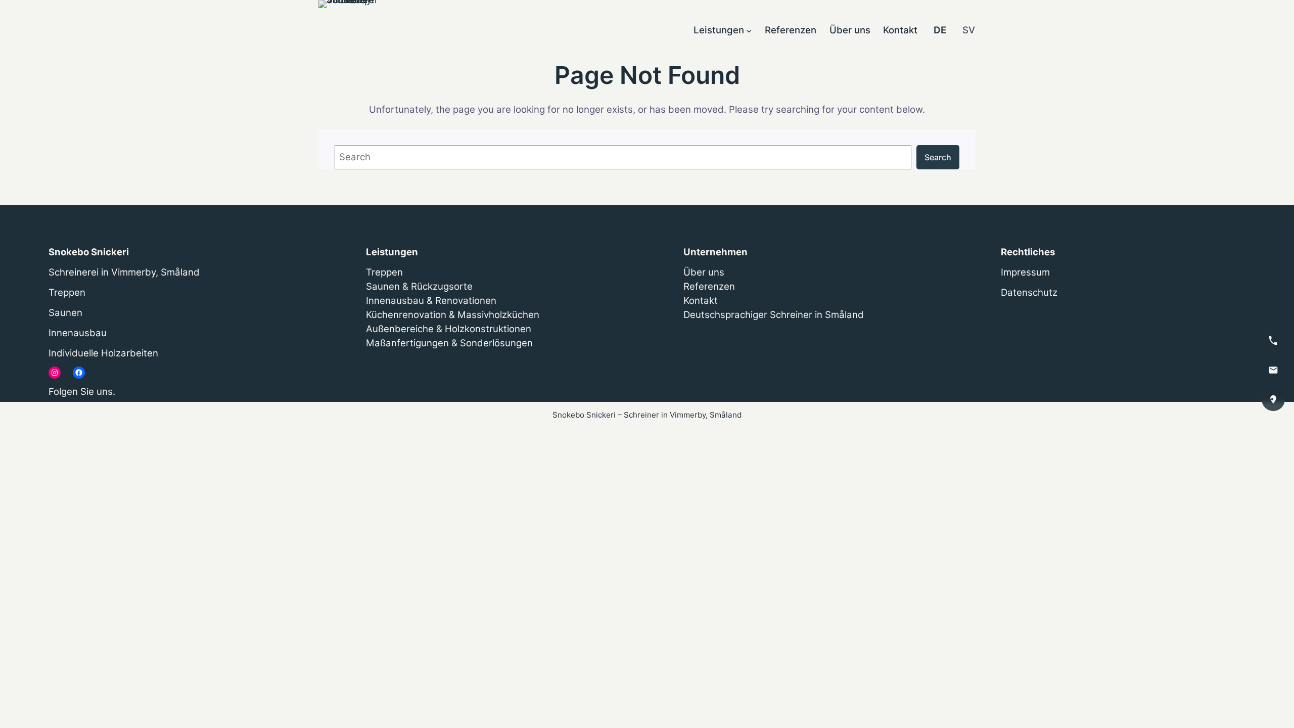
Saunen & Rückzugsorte (419, 286)
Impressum (1025, 272)
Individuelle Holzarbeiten (103, 353)
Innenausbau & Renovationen (431, 300)
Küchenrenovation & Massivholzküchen (452, 315)
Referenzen (709, 286)
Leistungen (392, 252)
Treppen (67, 292)
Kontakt (700, 300)
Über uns (703, 272)
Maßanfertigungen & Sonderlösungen (449, 343)
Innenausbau (78, 333)
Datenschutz (1029, 292)
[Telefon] (1273, 340)
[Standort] (1273, 399)
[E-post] (1273, 370)
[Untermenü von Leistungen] (749, 30)
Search (938, 157)
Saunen (65, 312)
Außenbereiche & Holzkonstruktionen (448, 329)
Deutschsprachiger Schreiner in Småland (773, 315)
